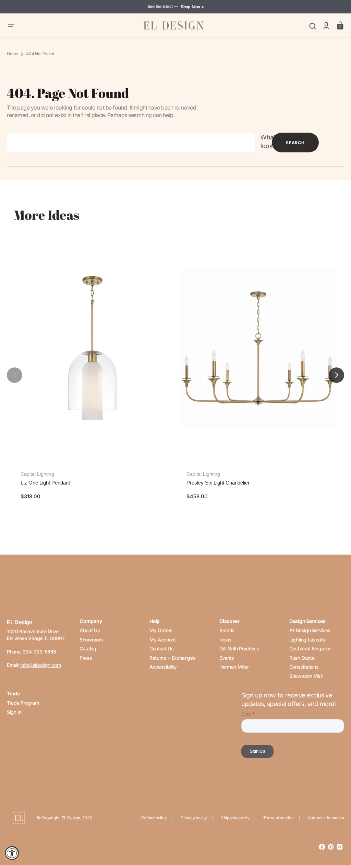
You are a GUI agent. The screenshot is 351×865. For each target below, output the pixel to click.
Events (226, 658)
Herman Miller (234, 667)
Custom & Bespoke (309, 648)
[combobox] (131, 142)
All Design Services (309, 630)
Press (86, 658)
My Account (162, 639)
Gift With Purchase (239, 648)
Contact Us (161, 648)
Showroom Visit (306, 676)
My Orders (161, 630)
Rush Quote (301, 658)
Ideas (225, 639)
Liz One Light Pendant (45, 483)
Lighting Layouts (307, 639)
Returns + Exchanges (172, 658)
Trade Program (23, 703)
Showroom (91, 639)
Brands (227, 630)
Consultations (303, 667)
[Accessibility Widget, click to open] (12, 853)
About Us (90, 630)
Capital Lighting (37, 474)
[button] (11, 25)
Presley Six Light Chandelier (218, 483)
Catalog (88, 648)
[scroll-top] (336, 830)
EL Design (71, 817)
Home (12, 53)
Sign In (14, 712)
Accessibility (163, 667)
